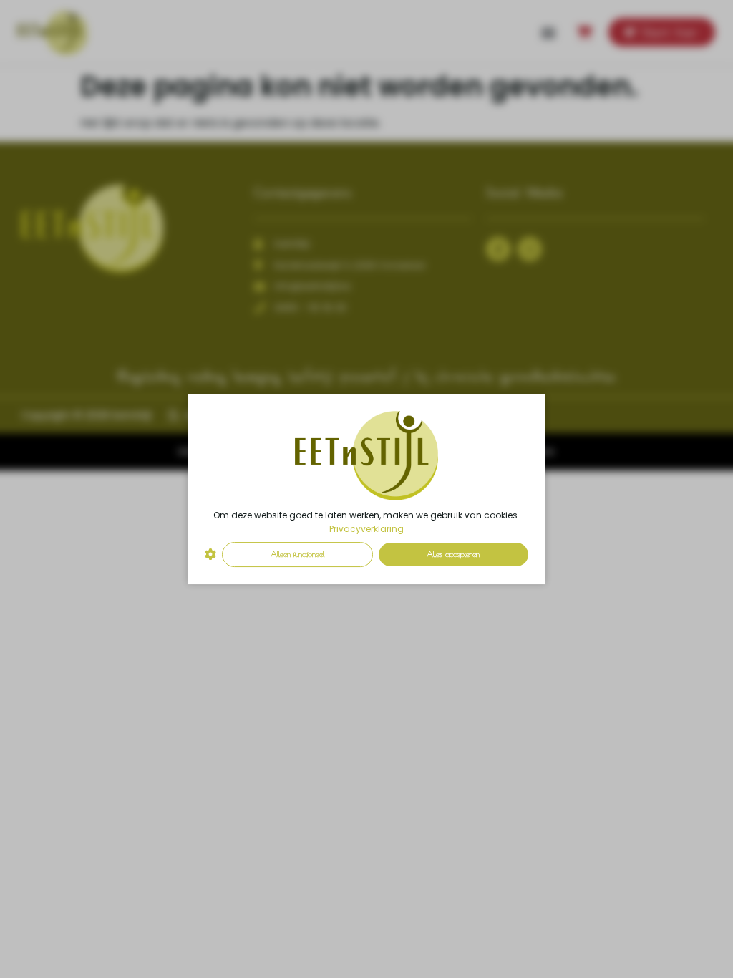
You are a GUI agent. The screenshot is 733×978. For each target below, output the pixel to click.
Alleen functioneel (297, 553)
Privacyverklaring (366, 529)
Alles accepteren (453, 553)
